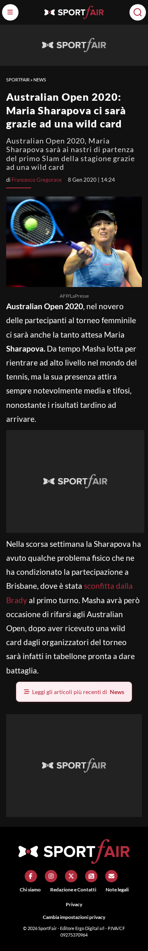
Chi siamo (30, 889)
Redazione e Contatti (73, 889)
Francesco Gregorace (37, 179)
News (39, 79)
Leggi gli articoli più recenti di (78, 691)
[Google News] (91, 876)
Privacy (74, 904)
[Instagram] (51, 876)
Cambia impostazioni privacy (74, 917)
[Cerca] (138, 12)
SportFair (18, 79)
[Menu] (10, 12)
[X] (71, 876)
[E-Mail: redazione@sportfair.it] (111, 876)
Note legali (117, 889)
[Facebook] (31, 876)
